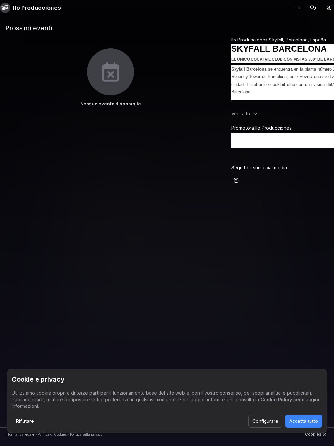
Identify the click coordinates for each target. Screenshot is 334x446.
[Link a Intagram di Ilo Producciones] (236, 180)
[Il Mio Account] (329, 8)
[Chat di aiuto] (313, 8)
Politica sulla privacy (86, 434)
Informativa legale (19, 434)
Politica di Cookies (52, 434)
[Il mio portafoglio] (297, 8)
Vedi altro (241, 113)
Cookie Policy (276, 399)
